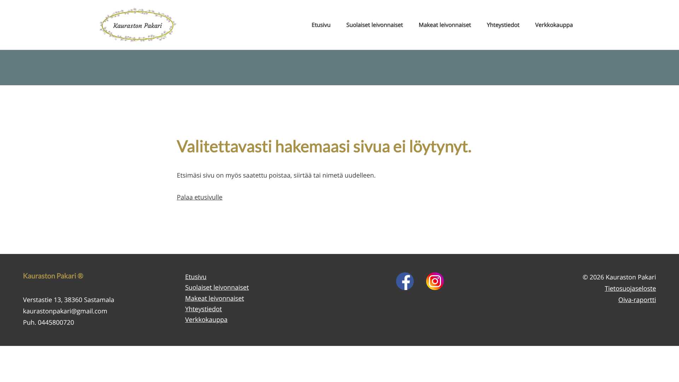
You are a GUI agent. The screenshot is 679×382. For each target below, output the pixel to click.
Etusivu (321, 25)
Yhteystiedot (503, 25)
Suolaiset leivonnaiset (374, 25)
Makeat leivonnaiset (445, 25)
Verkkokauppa (554, 25)
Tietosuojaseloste (630, 288)
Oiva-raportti (637, 300)
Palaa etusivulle (199, 197)
